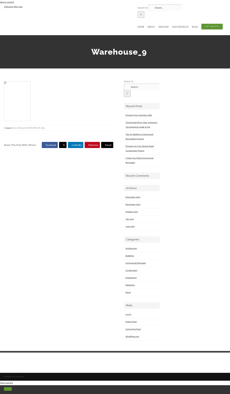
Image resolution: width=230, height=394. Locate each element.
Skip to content (7, 2)
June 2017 (130, 226)
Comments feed (133, 329)
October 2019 (132, 212)
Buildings (130, 256)
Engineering (131, 278)
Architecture (131, 248)
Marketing (130, 285)
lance (8, 128)
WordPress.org (132, 336)
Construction (131, 270)
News (128, 292)
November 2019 (133, 204)
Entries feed (131, 322)
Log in (128, 314)
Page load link (6, 383)
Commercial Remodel (136, 263)
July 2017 (130, 219)
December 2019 (133, 197)
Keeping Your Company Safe (139, 115)
